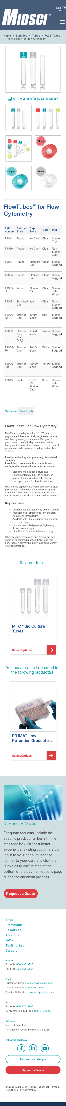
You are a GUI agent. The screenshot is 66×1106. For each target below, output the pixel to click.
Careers (11, 950)
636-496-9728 (24, 964)
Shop (9, 920)
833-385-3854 (25, 968)
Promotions (14, 925)
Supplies (21, 35)
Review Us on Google (33, 1059)
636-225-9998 (24, 1006)
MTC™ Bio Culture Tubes (28, 628)
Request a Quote (20, 893)
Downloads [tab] (26, 411)
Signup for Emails (33, 1070)
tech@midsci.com (32, 987)
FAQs (9, 940)
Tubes (36, 35)
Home (7, 35)
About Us (12, 935)
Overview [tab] (11, 411)
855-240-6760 (42, 1010)
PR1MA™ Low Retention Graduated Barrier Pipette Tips (31, 738)
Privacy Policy (28, 1089)
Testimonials (15, 945)
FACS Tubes (52, 35)
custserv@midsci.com (39, 982)
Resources (13, 930)
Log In (58, 9)
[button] (32, 562)
